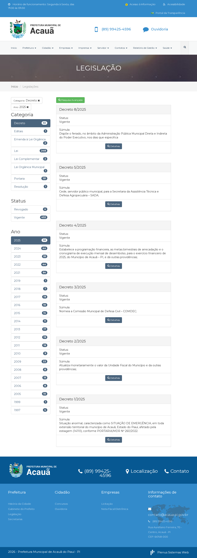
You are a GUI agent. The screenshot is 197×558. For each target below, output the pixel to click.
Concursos (61, 503)
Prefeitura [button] (28, 47)
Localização (143, 471)
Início (14, 47)
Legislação (14, 514)
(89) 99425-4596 (97, 472)
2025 (20, 107)
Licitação (107, 503)
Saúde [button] (166, 47)
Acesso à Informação (142, 4)
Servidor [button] (102, 47)
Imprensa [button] (84, 47)
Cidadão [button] (47, 47)
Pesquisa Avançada (72, 100)
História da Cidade (19, 503)
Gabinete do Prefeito (21, 508)
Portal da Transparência (170, 12)
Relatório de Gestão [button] (144, 47)
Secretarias (15, 519)
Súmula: (64, 129)
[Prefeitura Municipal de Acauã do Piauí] (36, 29)
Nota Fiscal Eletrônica (114, 508)
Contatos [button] (120, 47)
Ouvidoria (61, 508)
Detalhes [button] (115, 146)
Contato (179, 471)
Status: (63, 118)
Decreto (25, 100)
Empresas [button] (65, 47)
